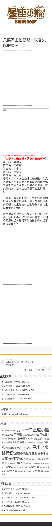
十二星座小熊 (37, 430)
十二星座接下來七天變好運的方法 (15, 382)
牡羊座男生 (12, 464)
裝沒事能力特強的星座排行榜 (13, 510)
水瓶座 (24, 459)
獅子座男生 (37, 464)
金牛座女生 (43, 467)
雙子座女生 (21, 471)
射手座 (22, 438)
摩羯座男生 (11, 448)
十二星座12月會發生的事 (35, 368)
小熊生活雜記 (12, 442)
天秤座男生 (34, 435)
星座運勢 (12, 458)
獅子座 (21, 463)
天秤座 (18, 434)
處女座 (9, 467)
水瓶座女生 (32, 459)
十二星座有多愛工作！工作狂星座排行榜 (18, 390)
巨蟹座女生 (31, 443)
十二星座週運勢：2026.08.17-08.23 (16, 399)
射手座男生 (38, 439)
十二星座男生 (7, 435)
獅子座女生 (29, 464)
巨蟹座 (23, 442)
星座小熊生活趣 (24, 453)
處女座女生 (17, 467)
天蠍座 (43, 434)
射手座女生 (30, 439)
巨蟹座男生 (40, 443)
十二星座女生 (18, 430)
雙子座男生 (30, 471)
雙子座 (13, 471)
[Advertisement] (26, 78)
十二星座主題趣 (7, 431)
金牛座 (35, 467)
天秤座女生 (26, 435)
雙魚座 (39, 471)
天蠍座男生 (12, 439)
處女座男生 (26, 467)
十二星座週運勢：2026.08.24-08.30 (16, 386)
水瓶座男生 (40, 459)
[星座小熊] (26, 13)
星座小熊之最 (24, 447)
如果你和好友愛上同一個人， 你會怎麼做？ (20, 362)
